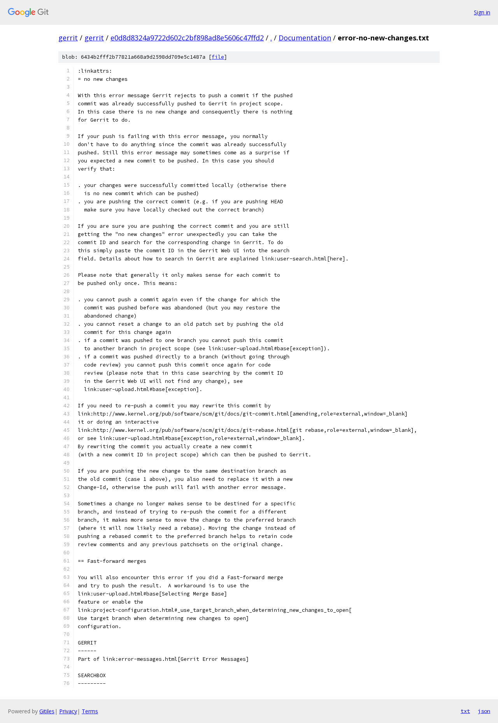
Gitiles (46, 711)
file (218, 57)
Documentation (305, 37)
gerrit (68, 37)
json (484, 710)
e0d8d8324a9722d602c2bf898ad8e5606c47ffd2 (187, 37)
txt (465, 710)
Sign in (482, 12)
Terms (90, 711)
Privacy (68, 711)
